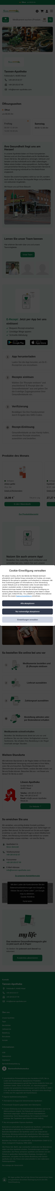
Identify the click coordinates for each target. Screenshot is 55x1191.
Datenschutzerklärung (24, 596)
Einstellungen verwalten (27, 620)
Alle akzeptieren (27, 603)
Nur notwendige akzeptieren (27, 611)
